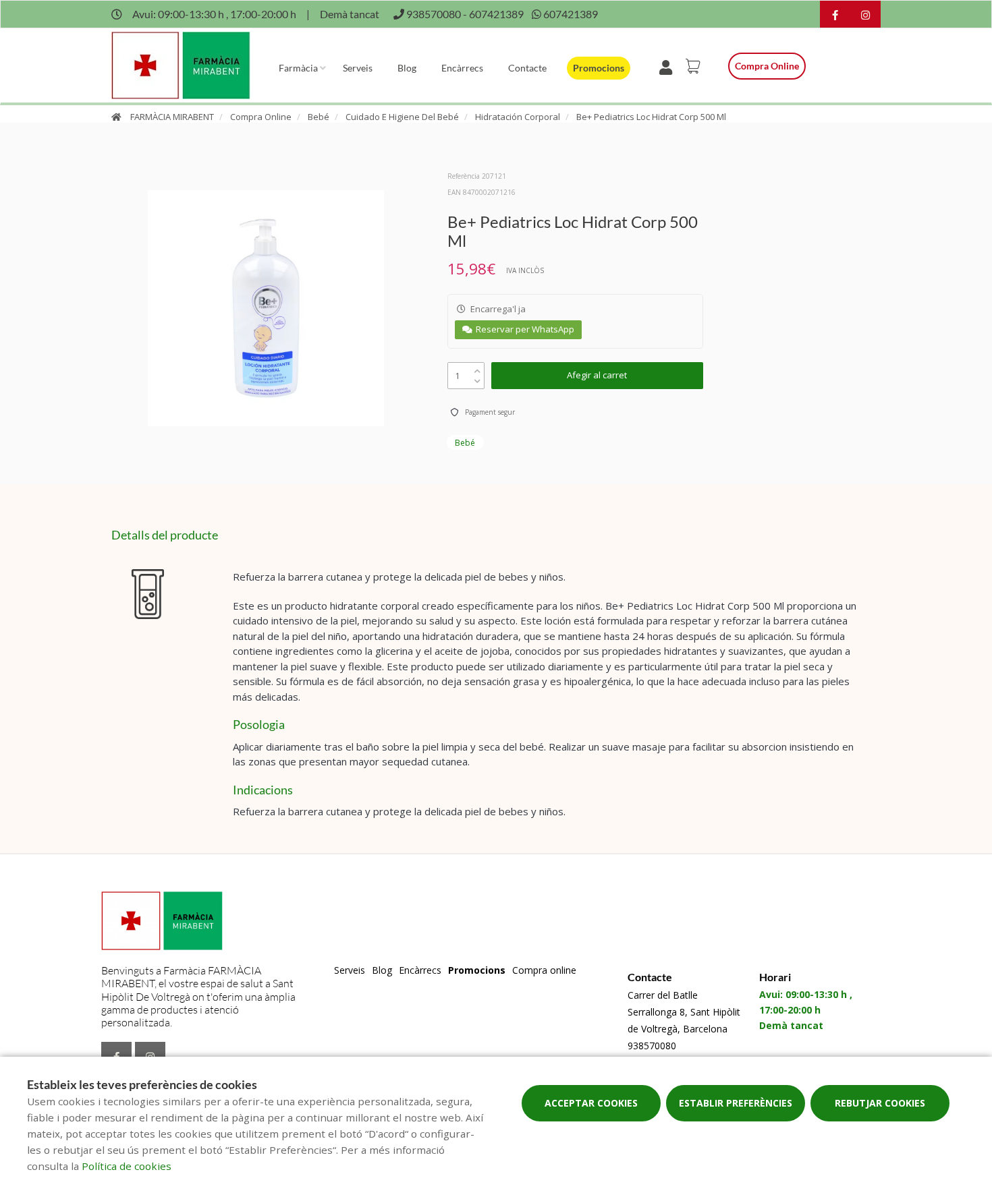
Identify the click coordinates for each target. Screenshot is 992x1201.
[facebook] (835, 16)
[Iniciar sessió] (668, 66)
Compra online (767, 65)
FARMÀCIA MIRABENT (172, 117)
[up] (477, 368)
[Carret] (695, 66)
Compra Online (261, 117)
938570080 (652, 1045)
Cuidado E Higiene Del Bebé (402, 117)
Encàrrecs (462, 68)
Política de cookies (126, 1166)
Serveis (358, 68)
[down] (477, 378)
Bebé (318, 117)
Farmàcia (298, 68)
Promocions (598, 68)
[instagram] (865, 16)
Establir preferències (735, 1102)
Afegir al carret (597, 375)
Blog (406, 68)
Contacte (527, 68)
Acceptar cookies (591, 1102)
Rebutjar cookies (880, 1102)
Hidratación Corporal (517, 117)
